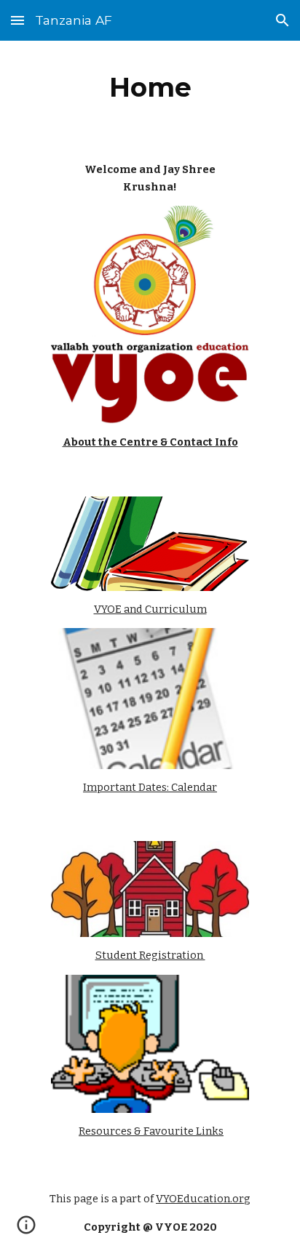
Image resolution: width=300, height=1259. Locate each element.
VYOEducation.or (200, 1198)
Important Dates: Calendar (150, 787)
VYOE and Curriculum (150, 609)
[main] (150, 87)
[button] (17, 20)
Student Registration (150, 955)
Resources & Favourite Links (151, 1131)
